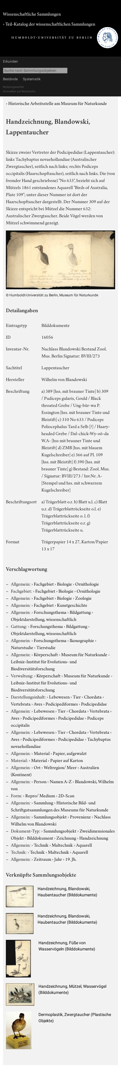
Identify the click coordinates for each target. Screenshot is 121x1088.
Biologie (64, 583)
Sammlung (43, 802)
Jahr (58, 858)
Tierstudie (46, 647)
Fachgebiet (44, 583)
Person (40, 781)
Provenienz (80, 816)
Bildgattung (80, 612)
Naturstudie (22, 647)
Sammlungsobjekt (50, 816)
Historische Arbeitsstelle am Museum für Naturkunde (57, 103)
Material (42, 753)
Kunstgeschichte (72, 604)
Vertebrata (21, 703)
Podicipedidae (94, 703)
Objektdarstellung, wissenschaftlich (43, 619)
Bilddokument (40, 837)
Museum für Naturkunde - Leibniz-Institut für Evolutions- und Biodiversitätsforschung (60, 661)
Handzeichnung (93, 837)
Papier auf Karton (66, 760)
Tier (77, 696)
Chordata (93, 696)
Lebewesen (59, 696)
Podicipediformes (62, 703)
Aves (38, 703)
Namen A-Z (61, 781)
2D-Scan (66, 795)
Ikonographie (82, 640)
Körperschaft (46, 654)
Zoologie (83, 597)
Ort (37, 767)
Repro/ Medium (40, 795)
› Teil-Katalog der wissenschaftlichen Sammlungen (49, 23)
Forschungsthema (50, 612)
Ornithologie (87, 583)
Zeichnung (66, 837)
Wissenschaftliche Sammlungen (32, 13)
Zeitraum (42, 858)
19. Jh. (70, 858)
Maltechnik (62, 844)
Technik (41, 844)
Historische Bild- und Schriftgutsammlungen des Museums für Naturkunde (59, 806)
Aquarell (84, 844)
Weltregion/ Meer (60, 767)
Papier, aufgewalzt (70, 753)
